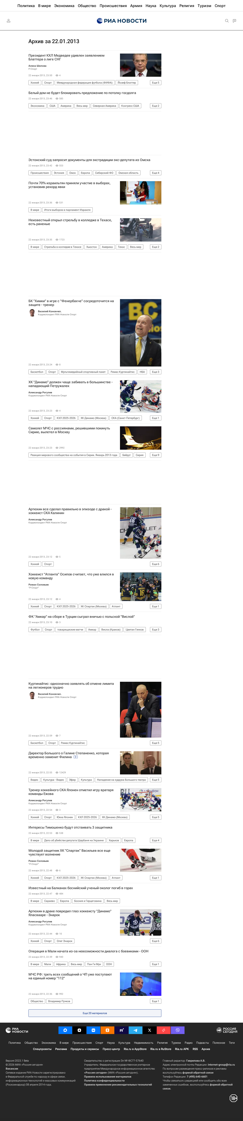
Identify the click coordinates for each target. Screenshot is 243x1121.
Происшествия (82, 1042)
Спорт (99, 1042)
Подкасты (202, 1042)
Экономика (49, 1042)
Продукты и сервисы (85, 1049)
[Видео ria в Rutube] (121, 1030)
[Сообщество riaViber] (178, 1030)
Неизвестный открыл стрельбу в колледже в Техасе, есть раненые (70, 222)
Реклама (61, 1049)
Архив (206, 1049)
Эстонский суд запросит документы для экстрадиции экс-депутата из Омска (89, 160)
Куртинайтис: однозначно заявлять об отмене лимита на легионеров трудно (71, 685)
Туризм (176, 1042)
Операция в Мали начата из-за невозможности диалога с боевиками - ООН (88, 951)
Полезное (219, 1042)
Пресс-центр (111, 1049)
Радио (189, 1042)
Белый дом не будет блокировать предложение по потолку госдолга (82, 93)
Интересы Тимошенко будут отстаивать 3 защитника (70, 827)
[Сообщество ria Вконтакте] (93, 1030)
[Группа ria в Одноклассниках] (107, 1030)
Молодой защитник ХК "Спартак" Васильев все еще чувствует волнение (69, 852)
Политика (15, 1042)
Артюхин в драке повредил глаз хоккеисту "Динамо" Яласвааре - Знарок (69, 913)
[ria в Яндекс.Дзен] (79, 1030)
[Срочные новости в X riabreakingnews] (163, 1030)
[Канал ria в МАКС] (65, 1030)
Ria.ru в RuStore (160, 1049)
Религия (162, 1042)
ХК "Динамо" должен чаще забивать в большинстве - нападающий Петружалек (70, 384)
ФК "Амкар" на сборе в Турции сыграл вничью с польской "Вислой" (81, 617)
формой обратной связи (197, 1072)
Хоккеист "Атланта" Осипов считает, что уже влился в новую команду (71, 576)
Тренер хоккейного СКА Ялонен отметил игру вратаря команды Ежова (71, 792)
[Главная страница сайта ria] (121, 20)
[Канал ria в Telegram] (135, 1030)
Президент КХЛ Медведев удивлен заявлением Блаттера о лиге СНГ (66, 57)
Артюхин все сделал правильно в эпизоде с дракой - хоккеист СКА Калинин (70, 511)
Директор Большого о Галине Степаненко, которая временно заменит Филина (68, 755)
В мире (64, 1042)
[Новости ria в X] (149, 1030)
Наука (111, 1042)
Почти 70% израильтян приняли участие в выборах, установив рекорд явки (69, 185)
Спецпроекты (42, 1049)
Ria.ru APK (182, 1049)
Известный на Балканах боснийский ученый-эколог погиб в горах (80, 888)
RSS (195, 1049)
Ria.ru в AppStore (135, 1049)
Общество (31, 1042)
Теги (232, 1042)
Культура (124, 1042)
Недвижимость (143, 1042)
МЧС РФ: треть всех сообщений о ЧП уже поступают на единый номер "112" (70, 976)
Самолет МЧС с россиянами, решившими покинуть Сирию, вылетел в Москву (69, 430)
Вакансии (12, 1068)
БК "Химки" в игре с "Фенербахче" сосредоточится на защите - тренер (71, 303)
